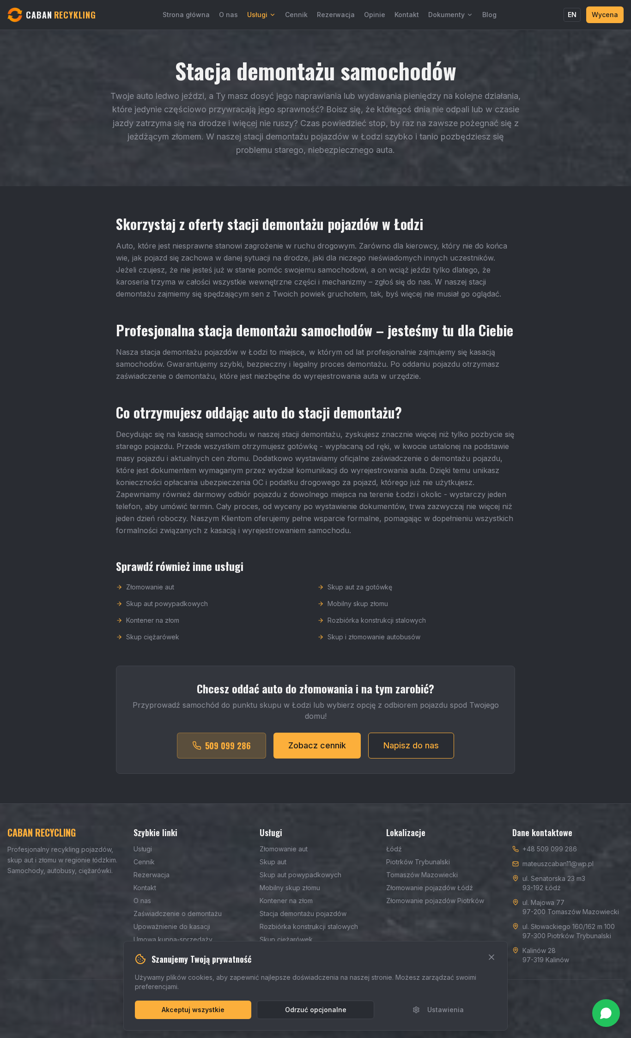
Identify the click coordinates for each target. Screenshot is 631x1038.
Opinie (374, 14)
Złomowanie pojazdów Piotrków (435, 900)
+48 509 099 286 (549, 849)
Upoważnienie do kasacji (171, 926)
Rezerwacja (336, 14)
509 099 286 (228, 746)
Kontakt (406, 14)
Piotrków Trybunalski (418, 862)
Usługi (257, 14)
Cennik (296, 14)
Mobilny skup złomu (358, 603)
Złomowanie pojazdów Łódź (429, 888)
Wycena (605, 14)
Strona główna (186, 14)
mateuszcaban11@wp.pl (558, 864)
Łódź (394, 849)
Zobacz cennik (317, 745)
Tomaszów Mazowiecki (422, 875)
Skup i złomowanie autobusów (374, 637)
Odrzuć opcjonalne (315, 1010)
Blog (489, 14)
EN (572, 14)
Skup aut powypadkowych (167, 603)
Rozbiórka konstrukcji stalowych (377, 620)
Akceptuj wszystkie (193, 1010)
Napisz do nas (411, 745)
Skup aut (273, 862)
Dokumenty (446, 14)
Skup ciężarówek (152, 637)
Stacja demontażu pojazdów (303, 913)
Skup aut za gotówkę (360, 587)
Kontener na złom (152, 620)
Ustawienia (445, 1010)
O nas (228, 14)
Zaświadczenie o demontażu (177, 913)
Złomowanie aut (150, 587)
